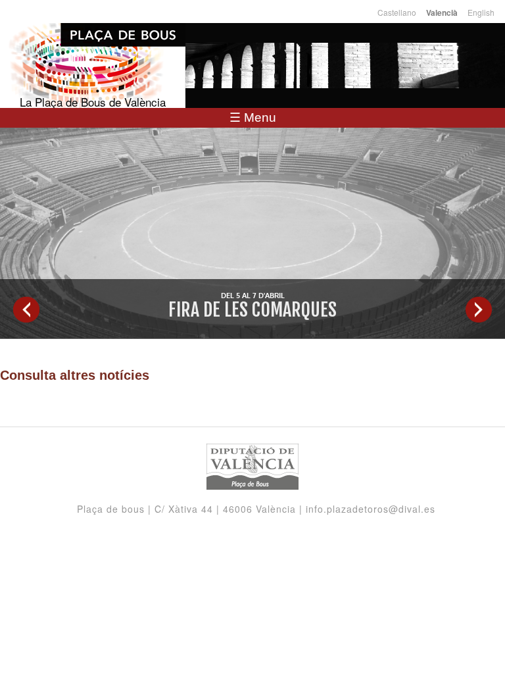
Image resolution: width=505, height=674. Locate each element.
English (481, 12)
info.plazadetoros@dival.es (370, 508)
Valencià (442, 12)
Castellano (396, 12)
